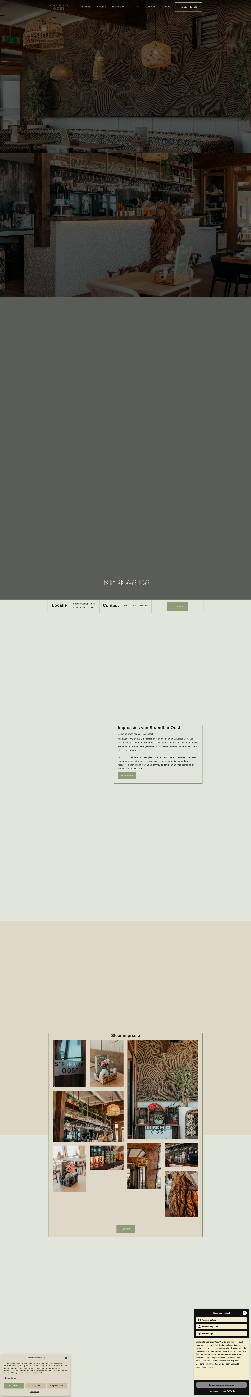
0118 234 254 (129, 605)
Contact (167, 6)
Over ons (134, 6)
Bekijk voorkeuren (57, 1385)
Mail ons (144, 605)
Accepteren (14, 1385)
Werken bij (151, 6)
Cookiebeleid (34, 1392)
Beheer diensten (11, 1378)
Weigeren (36, 1385)
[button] (66, 1358)
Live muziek (118, 6)
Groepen (101, 6)
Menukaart (85, 6)
